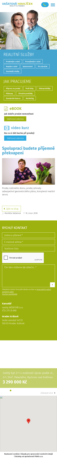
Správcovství (28, 66)
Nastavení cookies (11, 454)
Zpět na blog (12, 208)
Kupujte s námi (11, 66)
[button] (28, 421)
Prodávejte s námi (13, 62)
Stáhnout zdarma (15, 119)
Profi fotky (29, 89)
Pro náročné (42, 66)
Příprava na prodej (13, 89)
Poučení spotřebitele (9, 294)
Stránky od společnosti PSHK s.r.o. (29, 456)
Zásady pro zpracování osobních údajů (37, 454)
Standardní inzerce (13, 98)
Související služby (12, 71)
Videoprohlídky (44, 89)
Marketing (30, 98)
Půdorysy (9, 94)
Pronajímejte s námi (32, 62)
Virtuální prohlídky (25, 94)
